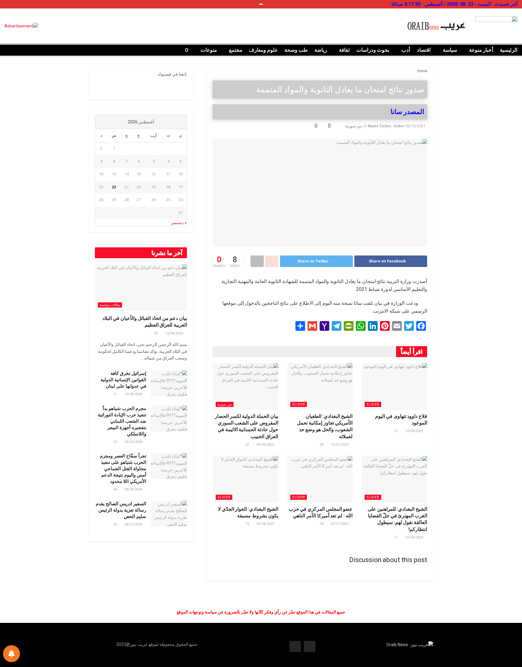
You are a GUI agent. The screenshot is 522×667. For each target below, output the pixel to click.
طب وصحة (296, 50)
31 (396, 431)
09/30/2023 (265, 445)
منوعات (209, 50)
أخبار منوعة (481, 50)
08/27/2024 (133, 524)
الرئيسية (508, 50)
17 (396, 537)
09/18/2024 (133, 489)
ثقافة (344, 50)
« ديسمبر (179, 222)
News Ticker (380, 126)
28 (322, 445)
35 (156, 333)
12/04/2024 (174, 333)
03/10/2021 (415, 126)
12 (115, 442)
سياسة (450, 50)
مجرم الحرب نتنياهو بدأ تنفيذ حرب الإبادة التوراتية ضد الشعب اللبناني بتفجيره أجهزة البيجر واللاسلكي (122, 421)
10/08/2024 (133, 394)
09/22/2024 (133, 442)
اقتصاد (424, 50)
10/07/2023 (340, 445)
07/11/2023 (340, 524)
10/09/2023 (414, 431)
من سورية (353, 126)
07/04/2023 (265, 524)
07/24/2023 (414, 537)
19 (247, 524)
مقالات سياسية (110, 305)
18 (322, 524)
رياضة (320, 50)
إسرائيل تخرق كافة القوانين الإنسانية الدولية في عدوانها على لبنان (123, 380)
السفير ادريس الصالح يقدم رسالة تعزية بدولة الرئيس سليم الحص (121, 510)
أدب (405, 50)
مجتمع (235, 50)
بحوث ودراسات (372, 50)
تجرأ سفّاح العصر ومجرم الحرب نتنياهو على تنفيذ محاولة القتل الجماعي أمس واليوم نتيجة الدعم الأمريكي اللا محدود (123, 468)
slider (398, 126)
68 (115, 489)
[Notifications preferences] (11, 653)
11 (115, 394)
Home (422, 71)
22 (247, 445)
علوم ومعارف (263, 50)
